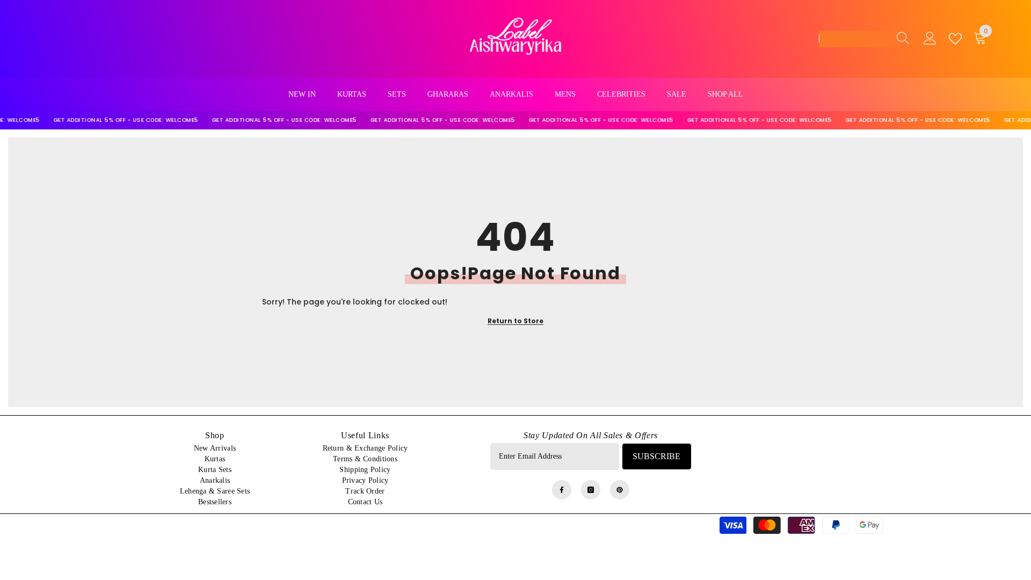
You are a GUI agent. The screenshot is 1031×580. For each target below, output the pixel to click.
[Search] (900, 39)
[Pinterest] (619, 490)
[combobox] (854, 39)
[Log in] (930, 38)
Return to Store (515, 320)
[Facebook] (561, 490)
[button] (864, 39)
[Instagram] (590, 490)
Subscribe (656, 456)
